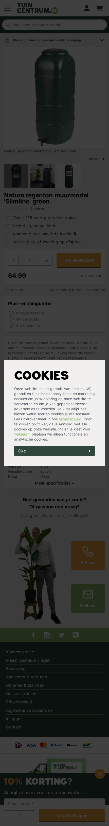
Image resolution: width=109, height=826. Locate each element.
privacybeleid (70, 419)
